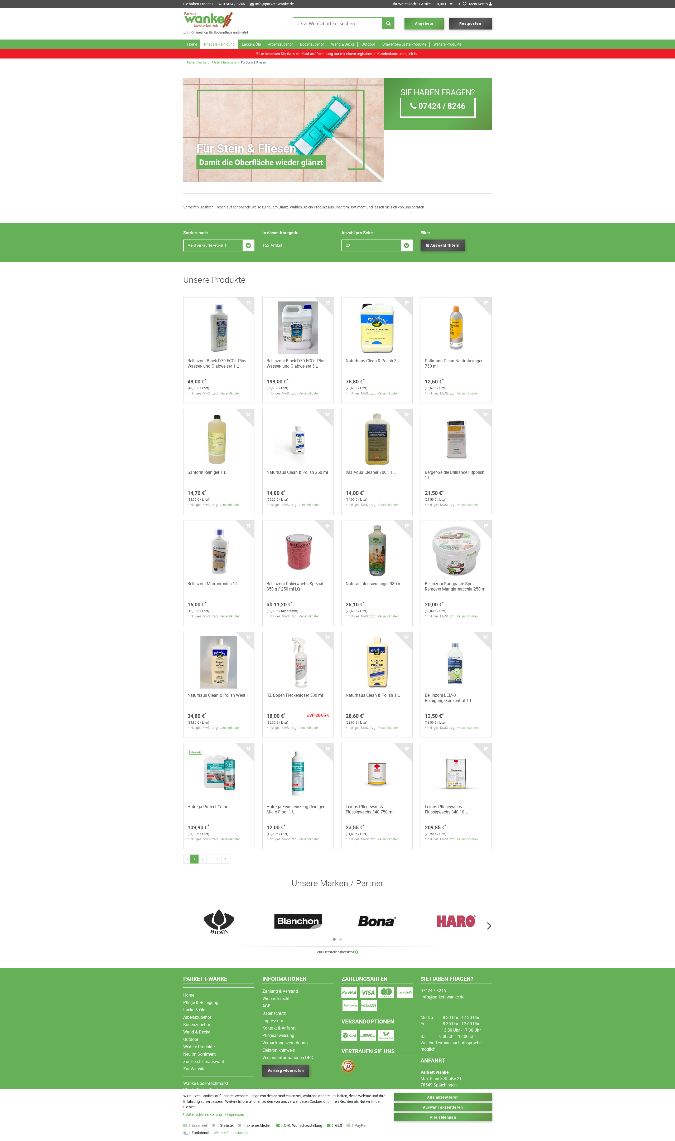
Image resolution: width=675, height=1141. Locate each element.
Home (192, 44)
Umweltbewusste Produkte (404, 44)
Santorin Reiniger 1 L (206, 472)
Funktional (200, 1132)
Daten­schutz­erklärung (204, 1114)
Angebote (424, 23)
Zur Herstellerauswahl (203, 1061)
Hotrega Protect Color (207, 807)
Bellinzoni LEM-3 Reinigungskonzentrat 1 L (448, 697)
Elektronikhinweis (278, 1050)
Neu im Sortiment (199, 1054)
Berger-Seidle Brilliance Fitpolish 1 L (454, 474)
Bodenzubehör (312, 44)
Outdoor (368, 44)
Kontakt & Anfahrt (279, 1028)
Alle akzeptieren (443, 1097)
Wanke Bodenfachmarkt (205, 1083)
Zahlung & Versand (280, 991)
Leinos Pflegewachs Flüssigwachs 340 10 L (446, 809)
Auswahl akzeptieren (443, 1107)
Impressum (272, 1020)
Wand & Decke (342, 44)
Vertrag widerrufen (286, 1070)
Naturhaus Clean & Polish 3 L (373, 361)
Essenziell (200, 1125)
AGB (266, 1006)
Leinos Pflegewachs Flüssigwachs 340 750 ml (369, 809)
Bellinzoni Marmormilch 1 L (213, 584)
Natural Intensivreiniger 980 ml (374, 584)
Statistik (227, 1125)
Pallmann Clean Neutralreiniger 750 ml (454, 363)
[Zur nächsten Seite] (217, 859)
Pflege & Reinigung (219, 44)
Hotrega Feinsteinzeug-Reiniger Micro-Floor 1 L (295, 809)
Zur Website (194, 1069)
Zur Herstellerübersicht (336, 951)
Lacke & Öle (251, 44)
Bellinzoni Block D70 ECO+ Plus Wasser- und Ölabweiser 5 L (296, 363)
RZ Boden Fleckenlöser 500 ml (295, 695)
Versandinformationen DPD (288, 1057)
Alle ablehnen (443, 1117)
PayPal (360, 1125)
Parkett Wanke (196, 62)
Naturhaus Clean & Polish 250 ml (297, 472)
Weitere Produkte (447, 44)
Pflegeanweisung (278, 1035)
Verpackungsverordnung (285, 1043)
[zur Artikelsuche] (218, 921)
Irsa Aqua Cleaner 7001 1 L (371, 472)
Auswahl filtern (444, 245)
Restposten (470, 23)
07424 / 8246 (234, 3)
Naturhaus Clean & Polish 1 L (373, 695)
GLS (338, 1125)
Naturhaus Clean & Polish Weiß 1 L (218, 697)
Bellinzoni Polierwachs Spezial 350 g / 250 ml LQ (295, 586)
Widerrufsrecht (276, 998)
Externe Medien (259, 1125)
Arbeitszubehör (280, 44)
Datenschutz (274, 1013)
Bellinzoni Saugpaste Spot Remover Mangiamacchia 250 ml (455, 586)
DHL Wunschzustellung (303, 1125)
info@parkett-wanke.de (274, 3)
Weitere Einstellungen (231, 1132)
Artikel (420, 3)
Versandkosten (230, 393)
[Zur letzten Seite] (225, 859)
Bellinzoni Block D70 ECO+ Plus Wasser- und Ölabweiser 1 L (216, 363)
